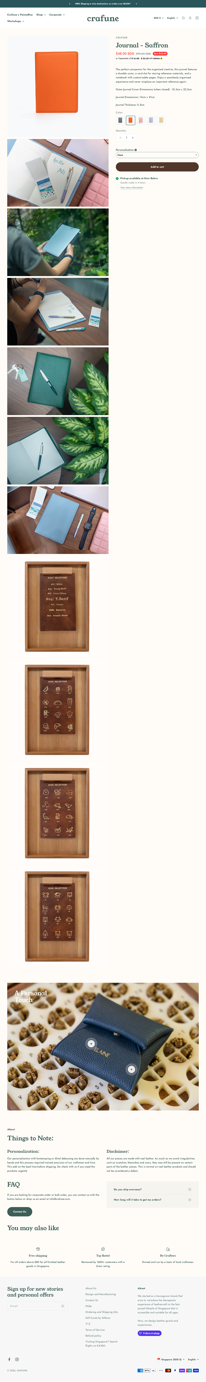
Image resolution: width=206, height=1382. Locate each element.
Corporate (55, 14)
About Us (91, 1288)
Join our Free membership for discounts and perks (103, 3)
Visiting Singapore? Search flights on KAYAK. (101, 1343)
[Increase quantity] (132, 137)
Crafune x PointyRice (20, 14)
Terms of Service (95, 1330)
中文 (88, 1324)
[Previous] (69, 3)
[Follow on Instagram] (17, 1359)
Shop (39, 14)
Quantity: (121, 130)
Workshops (14, 21)
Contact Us (19, 1211)
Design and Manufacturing (101, 1294)
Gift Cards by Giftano (98, 1318)
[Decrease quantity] (120, 137)
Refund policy (93, 1335)
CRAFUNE (122, 37)
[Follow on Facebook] (9, 1359)
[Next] (136, 3)
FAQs (89, 1306)
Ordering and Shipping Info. (102, 1312)
